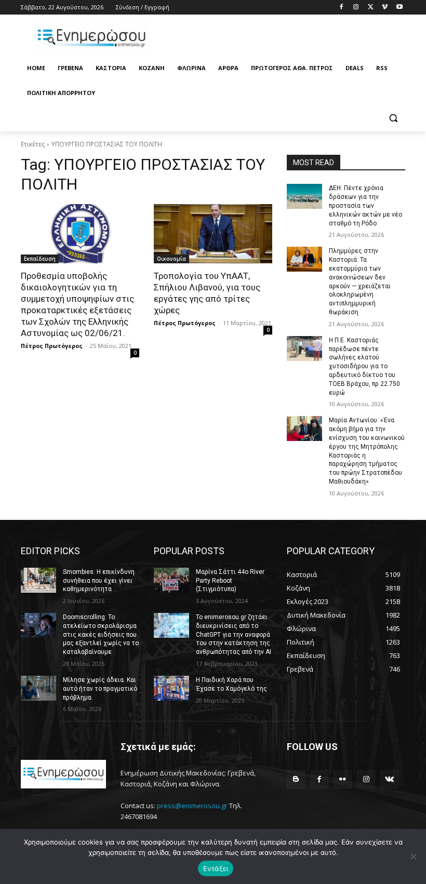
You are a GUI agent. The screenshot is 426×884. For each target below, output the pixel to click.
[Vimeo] (385, 8)
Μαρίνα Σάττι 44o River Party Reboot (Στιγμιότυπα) (230, 580)
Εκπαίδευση (40, 258)
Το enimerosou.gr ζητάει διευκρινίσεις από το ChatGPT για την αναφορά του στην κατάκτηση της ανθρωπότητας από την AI (233, 634)
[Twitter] (371, 8)
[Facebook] (342, 8)
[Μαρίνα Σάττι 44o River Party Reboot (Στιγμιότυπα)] (171, 580)
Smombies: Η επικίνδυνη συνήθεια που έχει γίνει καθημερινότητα (99, 580)
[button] (393, 118)
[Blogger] (296, 779)
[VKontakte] (389, 779)
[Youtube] (399, 8)
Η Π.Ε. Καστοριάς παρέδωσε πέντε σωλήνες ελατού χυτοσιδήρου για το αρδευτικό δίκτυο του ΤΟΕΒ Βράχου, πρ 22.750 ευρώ (364, 366)
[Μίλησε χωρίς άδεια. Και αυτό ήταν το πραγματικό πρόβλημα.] (38, 688)
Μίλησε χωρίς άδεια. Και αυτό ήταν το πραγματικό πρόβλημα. (100, 688)
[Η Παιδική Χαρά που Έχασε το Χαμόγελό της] (171, 688)
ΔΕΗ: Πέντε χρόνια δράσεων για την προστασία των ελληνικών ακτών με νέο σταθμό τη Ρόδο (365, 205)
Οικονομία (171, 258)
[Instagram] (356, 8)
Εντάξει (216, 868)
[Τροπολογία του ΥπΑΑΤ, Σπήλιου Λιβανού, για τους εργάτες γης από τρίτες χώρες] (213, 233)
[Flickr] (343, 779)
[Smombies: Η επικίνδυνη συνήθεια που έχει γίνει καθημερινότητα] (38, 580)
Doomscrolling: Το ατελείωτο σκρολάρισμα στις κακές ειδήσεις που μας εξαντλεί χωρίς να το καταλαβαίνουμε (101, 634)
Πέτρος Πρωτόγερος (52, 346)
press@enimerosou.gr (192, 805)
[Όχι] (413, 856)
